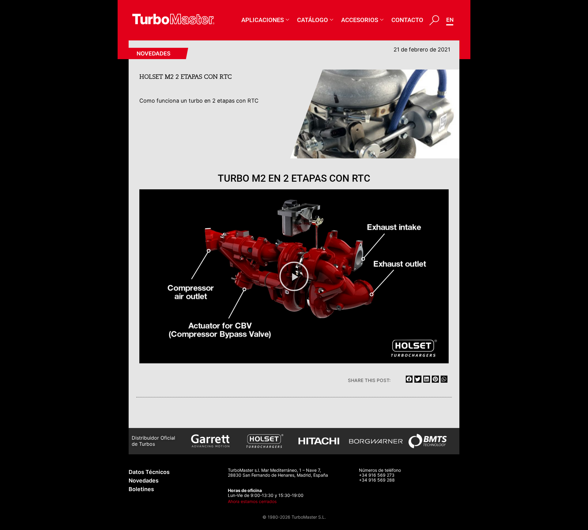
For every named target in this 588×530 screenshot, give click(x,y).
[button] (294, 276)
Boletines (141, 489)
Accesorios (359, 20)
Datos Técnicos (149, 472)
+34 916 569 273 (376, 475)
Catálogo (312, 20)
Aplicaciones (262, 20)
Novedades (154, 53)
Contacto (407, 20)
